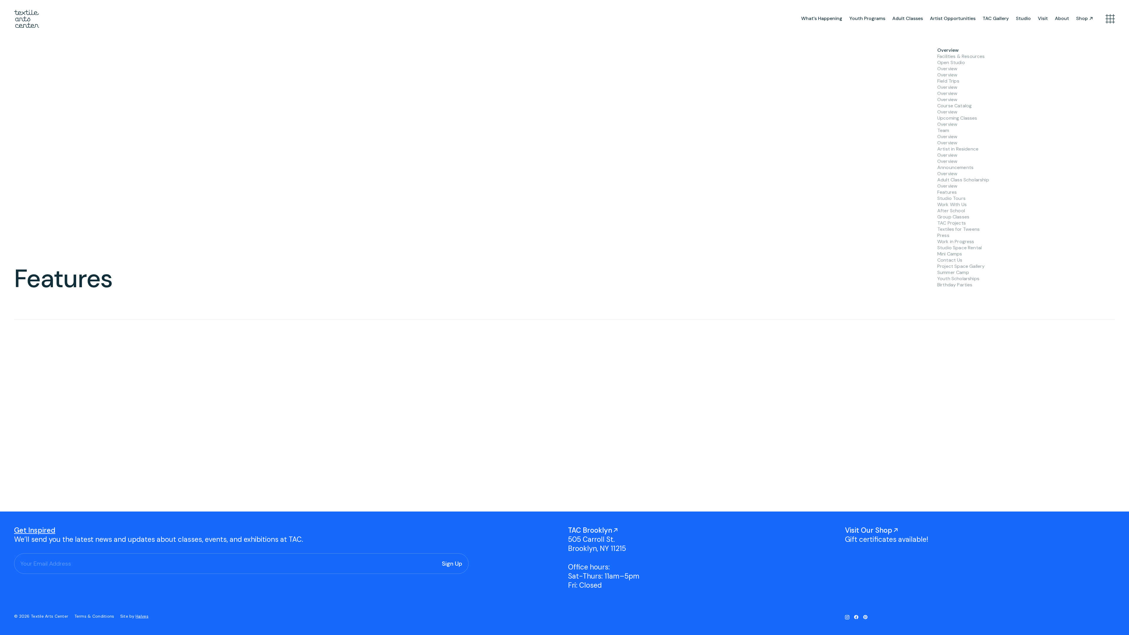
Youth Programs (867, 18)
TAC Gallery (996, 18)
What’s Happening (821, 18)
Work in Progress (955, 241)
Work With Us (952, 204)
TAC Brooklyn (590, 530)
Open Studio (951, 62)
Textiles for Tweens (958, 229)
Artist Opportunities (953, 18)
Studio (1023, 18)
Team (943, 130)
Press (943, 235)
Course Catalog (954, 106)
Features (947, 192)
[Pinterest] (865, 617)
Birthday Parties (955, 285)
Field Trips (948, 81)
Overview (948, 50)
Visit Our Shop (868, 530)
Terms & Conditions (95, 616)
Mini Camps (949, 254)
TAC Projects (951, 223)
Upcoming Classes (957, 118)
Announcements (955, 167)
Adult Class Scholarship (963, 180)
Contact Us (950, 260)
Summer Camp (953, 272)
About (1062, 18)
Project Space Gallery (961, 266)
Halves (142, 616)
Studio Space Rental (959, 248)
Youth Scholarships (958, 278)
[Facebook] (856, 617)
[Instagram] (847, 617)
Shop (1082, 18)
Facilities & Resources (961, 56)
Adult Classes (907, 18)
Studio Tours (951, 198)
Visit (1043, 18)
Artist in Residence (957, 149)
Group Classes (953, 217)
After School (951, 211)
